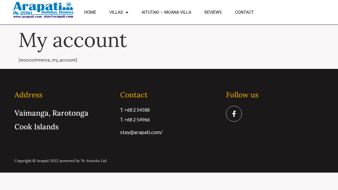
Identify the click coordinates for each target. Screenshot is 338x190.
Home (90, 12)
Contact (244, 12)
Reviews (213, 12)
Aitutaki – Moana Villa (166, 12)
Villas (116, 12)
